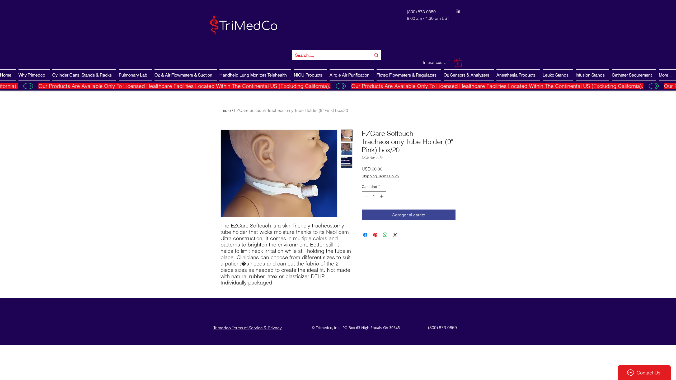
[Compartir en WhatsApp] (385, 235)
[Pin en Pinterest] (375, 235)
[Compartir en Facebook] (365, 235)
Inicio (225, 110)
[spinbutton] (374, 196)
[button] (458, 62)
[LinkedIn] (458, 11)
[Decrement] (366, 196)
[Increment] (382, 196)
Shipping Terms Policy (380, 176)
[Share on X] (395, 235)
